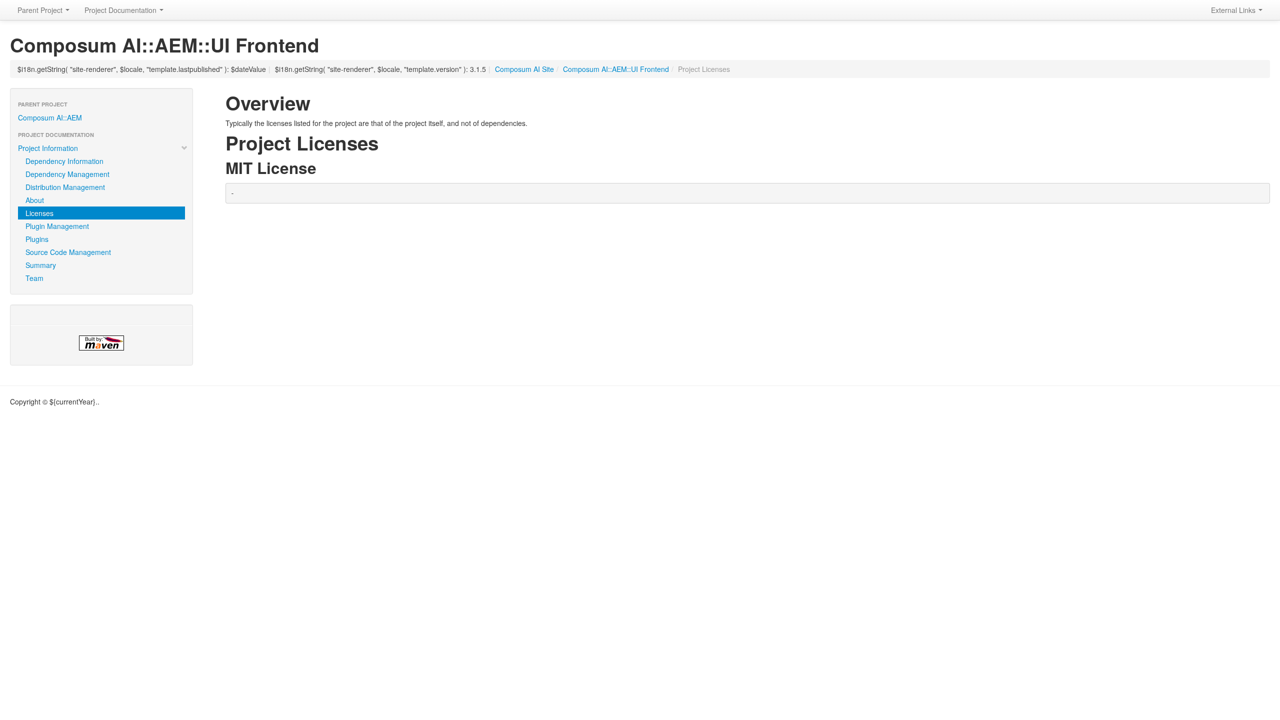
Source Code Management (68, 252)
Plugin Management (57, 226)
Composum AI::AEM (50, 117)
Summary (41, 265)
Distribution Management (65, 187)
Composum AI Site (524, 69)
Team (35, 278)
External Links (1234, 10)
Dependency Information (65, 161)
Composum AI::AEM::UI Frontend (616, 69)
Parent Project (41, 10)
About (35, 200)
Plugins (37, 239)
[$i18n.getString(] (101, 343)
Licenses (40, 213)
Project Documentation (121, 10)
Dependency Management (68, 174)
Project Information (48, 148)
